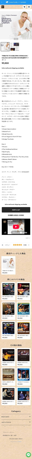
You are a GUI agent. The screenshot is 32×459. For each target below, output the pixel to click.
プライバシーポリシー (8, 432)
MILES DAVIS (5, 417)
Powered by (14, 441)
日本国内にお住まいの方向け (16, 215)
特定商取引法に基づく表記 (10, 435)
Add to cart (16, 210)
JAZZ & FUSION (6, 422)
